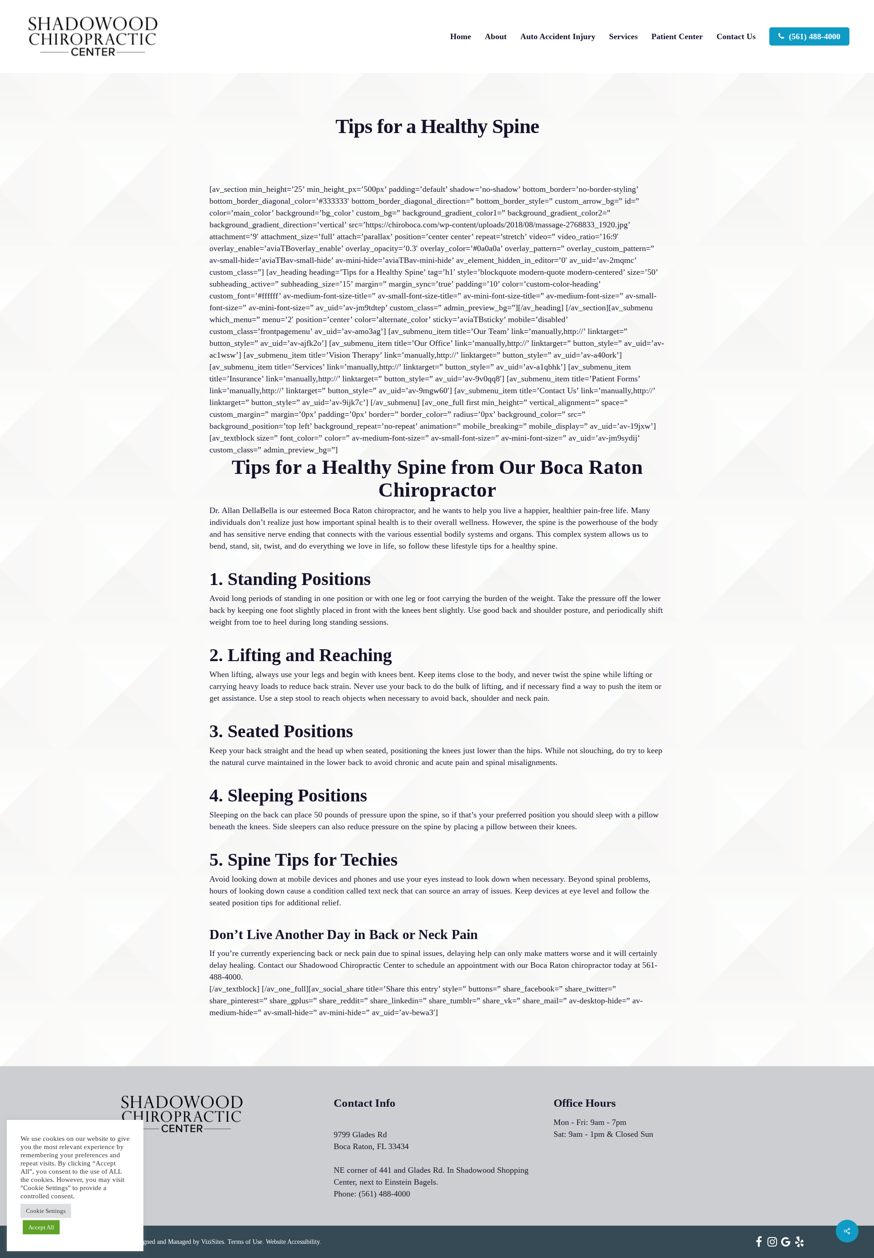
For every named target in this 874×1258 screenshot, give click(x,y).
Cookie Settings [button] (46, 1210)
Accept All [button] (41, 1227)
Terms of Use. (246, 1241)
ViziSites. (213, 1241)
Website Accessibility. (293, 1241)
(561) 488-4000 (384, 1193)
